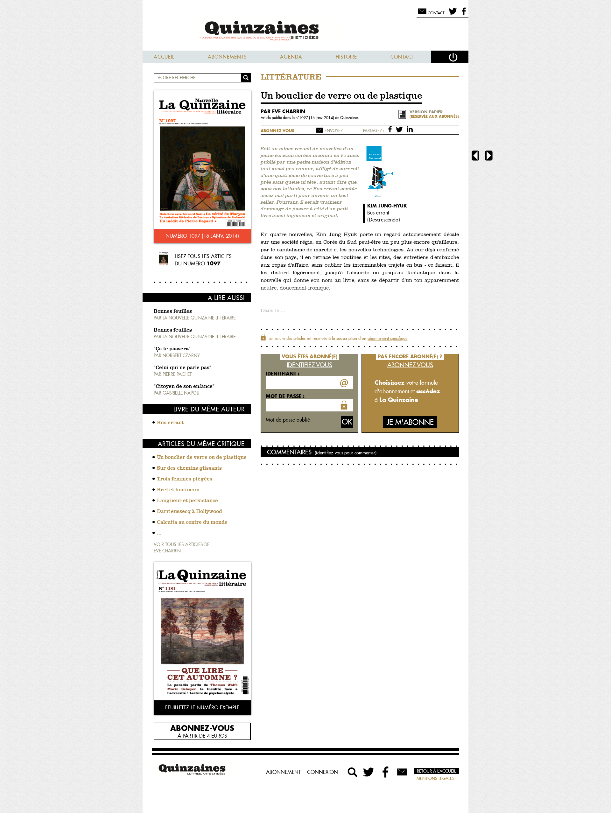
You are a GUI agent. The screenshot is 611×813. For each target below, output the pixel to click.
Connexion (322, 772)
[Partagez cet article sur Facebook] (391, 129)
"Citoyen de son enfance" (184, 386)
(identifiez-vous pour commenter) (345, 453)
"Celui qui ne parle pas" (182, 367)
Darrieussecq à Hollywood (189, 511)
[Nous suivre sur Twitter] (451, 14)
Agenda (291, 57)
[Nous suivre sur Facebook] (462, 14)
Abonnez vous (277, 130)
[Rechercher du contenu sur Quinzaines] (352, 772)
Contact (402, 57)
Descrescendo (383, 219)
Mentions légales (435, 778)
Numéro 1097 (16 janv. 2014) (202, 236)
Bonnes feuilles (173, 311)
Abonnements (227, 57)
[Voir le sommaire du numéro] (202, 160)
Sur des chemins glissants (189, 468)
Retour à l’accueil (436, 771)
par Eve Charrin (283, 111)
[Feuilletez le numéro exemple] (202, 632)
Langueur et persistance (187, 500)
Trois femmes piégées (184, 479)
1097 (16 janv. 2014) (317, 117)
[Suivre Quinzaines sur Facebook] (385, 772)
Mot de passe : (285, 396)
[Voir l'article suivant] (488, 156)
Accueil (164, 57)
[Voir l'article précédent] (475, 156)
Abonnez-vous (202, 727)
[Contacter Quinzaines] (402, 772)
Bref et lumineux (178, 490)
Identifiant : (282, 373)
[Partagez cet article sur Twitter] (400, 129)
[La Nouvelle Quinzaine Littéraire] (305, 31)
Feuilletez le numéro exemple (202, 707)
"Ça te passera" (172, 349)
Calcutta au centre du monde (192, 522)
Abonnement (283, 772)
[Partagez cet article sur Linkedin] (409, 129)
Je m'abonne (410, 422)
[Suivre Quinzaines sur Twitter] (369, 772)
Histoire (346, 57)
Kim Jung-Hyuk (387, 206)
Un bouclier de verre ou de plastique (202, 457)
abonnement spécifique (387, 338)
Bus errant (170, 422)
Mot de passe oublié (288, 420)
